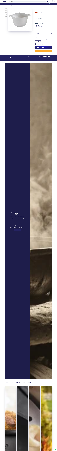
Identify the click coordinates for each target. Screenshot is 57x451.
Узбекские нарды (22, 3)
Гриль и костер (3, 3)
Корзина (54, 1)
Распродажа (53, 3)
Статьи (38, 3)
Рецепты (34, 3)
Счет (52, 1)
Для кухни (9, 3)
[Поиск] (47, 1)
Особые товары (29, 3)
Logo (4, 1)
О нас (42, 3)
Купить (37, 51)
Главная (6, 5)
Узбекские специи (15, 3)
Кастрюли (9, 5)
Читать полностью (17, 229)
